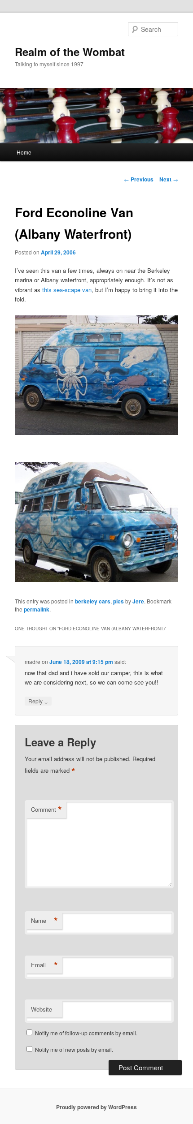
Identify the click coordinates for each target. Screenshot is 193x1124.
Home (24, 152)
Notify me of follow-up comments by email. (86, 1033)
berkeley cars (92, 601)
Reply (38, 701)
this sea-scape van (67, 289)
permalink (36, 609)
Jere (138, 601)
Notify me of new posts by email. (74, 1049)
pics (118, 601)
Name (44, 920)
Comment (46, 809)
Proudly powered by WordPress (96, 1107)
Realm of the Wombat (70, 51)
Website (41, 1009)
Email (44, 965)
